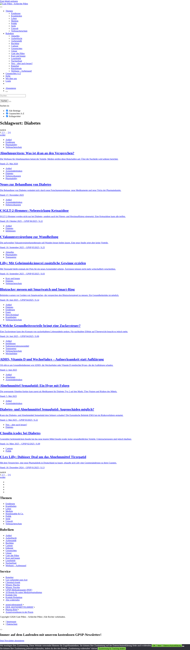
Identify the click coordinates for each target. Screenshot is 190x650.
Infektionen (11, 231)
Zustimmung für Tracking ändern (112, 648)
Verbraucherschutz (19, 31)
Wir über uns (11, 78)
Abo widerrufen (13, 600)
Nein (159, 646)
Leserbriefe (16, 58)
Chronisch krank (13, 582)
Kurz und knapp (18, 56)
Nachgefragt (16, 61)
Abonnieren (11, 88)
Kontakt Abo (11, 595)
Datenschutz (12, 624)
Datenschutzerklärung (172, 646)
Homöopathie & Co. (15, 513)
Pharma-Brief (11, 609)
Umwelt (14, 28)
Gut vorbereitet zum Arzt (16, 580)
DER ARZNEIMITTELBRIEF (20, 607)
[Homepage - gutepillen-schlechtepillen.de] (14, 4)
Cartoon (14, 46)
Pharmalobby (11, 144)
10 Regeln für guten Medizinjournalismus (24, 592)
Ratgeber (15, 66)
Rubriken (10, 33)
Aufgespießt (16, 41)
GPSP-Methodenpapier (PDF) (19, 590)
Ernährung (15, 13)
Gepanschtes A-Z (13, 73)
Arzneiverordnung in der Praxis (19, 612)
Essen (8, 312)
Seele (13, 26)
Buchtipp (15, 43)
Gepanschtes (16, 48)
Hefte (8, 76)
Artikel (9, 139)
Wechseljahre (11, 353)
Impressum (11, 621)
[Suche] (7, 91)
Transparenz (11, 257)
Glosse (14, 51)
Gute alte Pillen (18, 53)
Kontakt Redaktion (14, 597)
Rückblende (16, 68)
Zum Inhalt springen (9, 1)
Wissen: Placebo (13, 585)
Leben (14, 18)
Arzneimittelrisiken (14, 171)
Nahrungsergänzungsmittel (17, 346)
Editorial (9, 548)
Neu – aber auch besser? (22, 63)
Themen (9, 11)
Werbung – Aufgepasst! (21, 71)
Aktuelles (15, 36)
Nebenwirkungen (13, 176)
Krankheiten (16, 16)
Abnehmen (10, 377)
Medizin (14, 21)
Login (8, 81)
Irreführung (11, 343)
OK (154, 646)
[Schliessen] (1, 629)
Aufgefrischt (16, 38)
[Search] (10, 101)
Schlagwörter (14, 116)
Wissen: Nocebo (13, 587)
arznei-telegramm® (14, 604)
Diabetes (9, 173)
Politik (14, 23)
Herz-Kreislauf (12, 315)
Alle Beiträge (14, 111)
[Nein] (183, 646)
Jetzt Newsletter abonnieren (12, 640)
